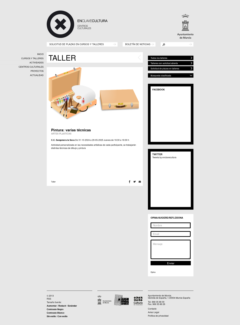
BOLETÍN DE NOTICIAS (137, 43)
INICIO (40, 53)
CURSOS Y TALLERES (32, 58)
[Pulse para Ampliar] (95, 94)
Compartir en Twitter (135, 181)
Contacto (152, 308)
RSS (49, 298)
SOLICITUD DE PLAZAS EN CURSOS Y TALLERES (76, 43)
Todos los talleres (159, 58)
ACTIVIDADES (37, 62)
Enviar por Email (140, 181)
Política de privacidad (158, 315)
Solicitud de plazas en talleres (165, 68)
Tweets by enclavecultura (164, 157)
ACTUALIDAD (37, 75)
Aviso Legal (153, 312)
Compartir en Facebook (129, 181)
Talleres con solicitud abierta (164, 63)
